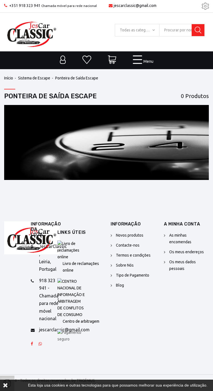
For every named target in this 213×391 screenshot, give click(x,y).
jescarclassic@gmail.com (135, 5)
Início (8, 78)
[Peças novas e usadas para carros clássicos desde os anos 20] (32, 32)
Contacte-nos (128, 245)
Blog (120, 285)
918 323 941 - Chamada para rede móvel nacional (49, 299)
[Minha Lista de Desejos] (86, 60)
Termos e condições (133, 255)
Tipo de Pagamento (132, 275)
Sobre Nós (125, 265)
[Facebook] (32, 344)
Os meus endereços (186, 252)
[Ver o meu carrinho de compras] (112, 60)
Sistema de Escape (34, 78)
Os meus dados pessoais (182, 265)
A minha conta (182, 224)
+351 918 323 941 (24, 5)
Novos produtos (129, 235)
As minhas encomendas (180, 238)
